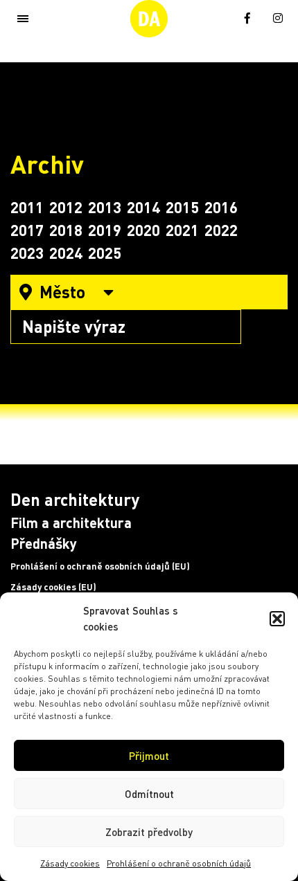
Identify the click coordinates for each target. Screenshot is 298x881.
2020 (143, 229)
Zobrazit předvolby (149, 832)
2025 (104, 252)
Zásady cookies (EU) (53, 586)
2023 (27, 252)
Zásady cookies (70, 863)
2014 (143, 207)
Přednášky (43, 543)
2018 (65, 229)
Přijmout (149, 756)
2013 (104, 207)
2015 (182, 207)
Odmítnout (149, 794)
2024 (65, 252)
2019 (104, 229)
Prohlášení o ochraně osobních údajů (179, 863)
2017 (27, 229)
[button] (277, 619)
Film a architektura (71, 523)
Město (62, 291)
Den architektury (74, 499)
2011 (27, 207)
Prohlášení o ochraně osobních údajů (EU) (100, 566)
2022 (221, 229)
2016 (221, 207)
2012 (65, 207)
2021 (182, 229)
